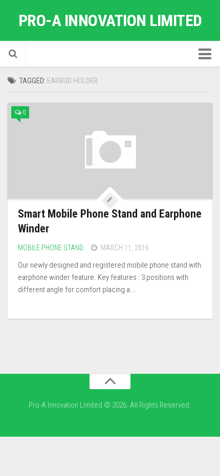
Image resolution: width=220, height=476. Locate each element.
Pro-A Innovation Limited (110, 20)
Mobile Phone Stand (50, 248)
